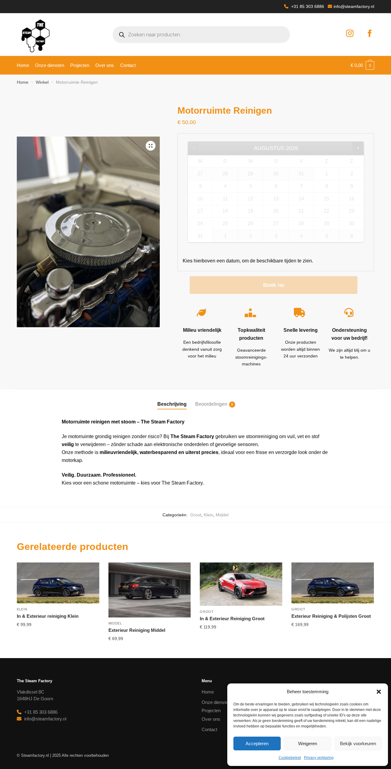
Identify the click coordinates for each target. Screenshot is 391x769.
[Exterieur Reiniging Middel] (149, 589)
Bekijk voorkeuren (358, 743)
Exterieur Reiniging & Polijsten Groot (331, 616)
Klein (208, 514)
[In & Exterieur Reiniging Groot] (241, 584)
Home (22, 82)
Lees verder (58, 650)
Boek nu (273, 285)
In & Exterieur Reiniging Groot (232, 618)
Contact (209, 729)
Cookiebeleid (290, 758)
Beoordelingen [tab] (211, 404)
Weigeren (307, 743)
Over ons (211, 719)
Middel (222, 514)
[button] (379, 692)
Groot (195, 514)
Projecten (211, 710)
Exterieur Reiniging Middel (136, 630)
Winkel (42, 82)
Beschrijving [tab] (172, 404)
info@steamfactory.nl (354, 6)
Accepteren (257, 743)
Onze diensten (216, 702)
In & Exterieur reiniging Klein (48, 616)
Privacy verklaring (319, 758)
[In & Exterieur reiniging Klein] (58, 582)
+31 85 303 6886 (307, 6)
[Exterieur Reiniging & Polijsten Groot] (332, 582)
